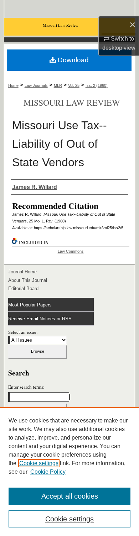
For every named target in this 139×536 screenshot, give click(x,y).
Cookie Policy (48, 472)
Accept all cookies (69, 496)
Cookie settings (38, 463)
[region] (69, 471)
